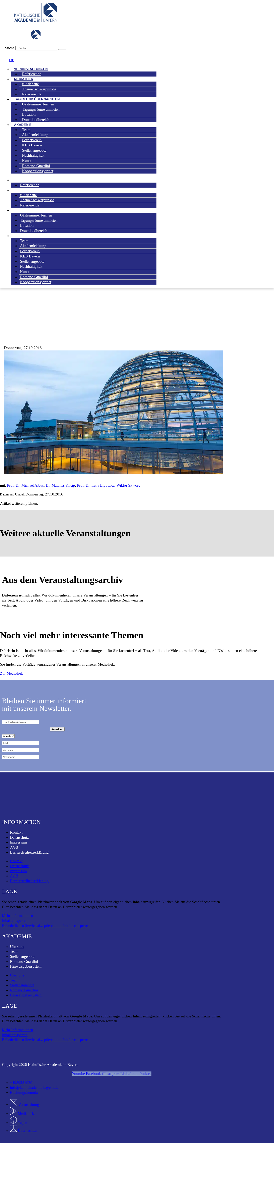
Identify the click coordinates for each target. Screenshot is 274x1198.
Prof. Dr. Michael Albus (25, 485)
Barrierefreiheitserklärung (29, 852)
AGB (14, 847)
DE (11, 60)
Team (14, 951)
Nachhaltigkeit (31, 266)
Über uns (17, 947)
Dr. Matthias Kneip (60, 485)
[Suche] (62, 49)
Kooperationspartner (37, 171)
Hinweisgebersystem (26, 966)
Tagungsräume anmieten (41, 109)
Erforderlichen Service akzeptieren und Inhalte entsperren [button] (46, 925)
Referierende (31, 74)
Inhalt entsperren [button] (14, 920)
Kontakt (16, 832)
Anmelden (57, 729)
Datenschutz (19, 837)
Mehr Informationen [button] (17, 915)
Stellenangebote (22, 956)
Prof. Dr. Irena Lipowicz (96, 485)
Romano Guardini (24, 961)
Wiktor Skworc (128, 485)
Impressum (18, 842)
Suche (9, 48)
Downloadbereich (35, 119)
